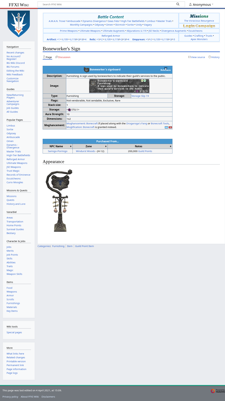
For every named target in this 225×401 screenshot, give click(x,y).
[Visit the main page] (18, 23)
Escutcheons (195, 30)
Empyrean (138, 39)
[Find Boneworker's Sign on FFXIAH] (166, 127)
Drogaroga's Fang (136, 123)
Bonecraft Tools (160, 123)
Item (69, 246)
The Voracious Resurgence (199, 20)
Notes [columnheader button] (138, 146)
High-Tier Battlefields (133, 21)
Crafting (198, 35)
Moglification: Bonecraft (80, 127)
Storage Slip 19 (140, 95)
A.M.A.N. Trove (57, 21)
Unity (139, 24)
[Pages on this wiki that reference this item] (165, 69)
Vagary (148, 24)
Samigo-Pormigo (57, 151)
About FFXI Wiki (30, 396)
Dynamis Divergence (94, 21)
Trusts (209, 35)
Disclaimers (48, 396)
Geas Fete (113, 21)
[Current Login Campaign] (189, 25)
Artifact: (51, 39)
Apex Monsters (199, 39)
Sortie (130, 24)
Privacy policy (10, 396)
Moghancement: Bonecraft (82, 123)
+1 (58, 39)
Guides (188, 35)
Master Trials (164, 21)
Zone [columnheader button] (89, 146)
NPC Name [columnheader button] (56, 146)
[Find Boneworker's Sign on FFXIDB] (170, 127)
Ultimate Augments (114, 30)
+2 (78, 39)
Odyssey (99, 24)
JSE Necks (154, 30)
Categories (44, 246)
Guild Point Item (84, 246)
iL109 (65, 39)
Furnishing (58, 246)
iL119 (73, 39)
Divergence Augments (173, 30)
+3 (81, 39)
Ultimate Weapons (90, 30)
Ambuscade (73, 21)
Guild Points (145, 151)
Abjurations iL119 (136, 30)
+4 (85, 39)
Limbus (151, 21)
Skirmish (120, 24)
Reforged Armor (111, 35)
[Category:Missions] (199, 16)
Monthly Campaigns (81, 24)
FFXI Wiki (19, 4)
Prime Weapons (69, 30)
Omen (109, 24)
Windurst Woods (85, 151)
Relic (92, 39)
